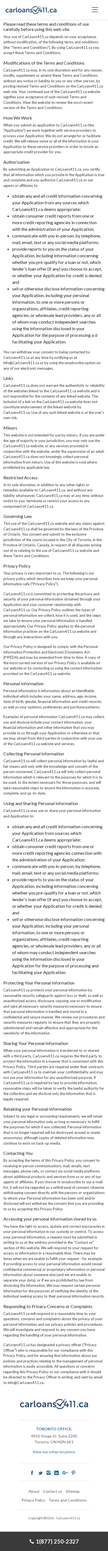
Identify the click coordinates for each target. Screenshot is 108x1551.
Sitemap (73, 1491)
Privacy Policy (33, 1500)
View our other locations (54, 1451)
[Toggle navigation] (95, 9)
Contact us (52, 1491)
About (34, 1491)
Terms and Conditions (67, 1500)
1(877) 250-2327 (57, 1541)
